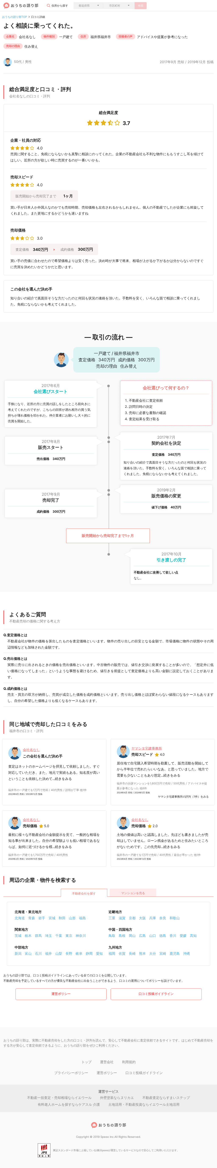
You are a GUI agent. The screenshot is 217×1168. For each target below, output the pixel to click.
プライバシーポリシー (71, 1073)
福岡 (111, 953)
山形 (72, 918)
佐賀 (122, 953)
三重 (111, 918)
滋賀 (122, 918)
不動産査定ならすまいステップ (166, 1097)
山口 (152, 935)
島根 (122, 935)
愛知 (99, 953)
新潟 (18, 953)
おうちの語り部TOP (14, 17)
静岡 (89, 953)
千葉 (58, 935)
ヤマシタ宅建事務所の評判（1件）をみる (183, 796)
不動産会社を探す (84, 893)
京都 (132, 918)
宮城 (52, 918)
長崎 (132, 953)
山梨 (58, 953)
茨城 (18, 935)
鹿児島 (175, 953)
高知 (193, 935)
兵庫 (152, 918)
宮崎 (162, 953)
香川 (173, 935)
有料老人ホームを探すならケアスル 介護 (69, 1104)
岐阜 (79, 953)
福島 (82, 918)
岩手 (41, 918)
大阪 (142, 918)
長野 (68, 953)
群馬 (38, 935)
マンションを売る (133, 893)
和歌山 (175, 918)
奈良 (162, 918)
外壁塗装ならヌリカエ (117, 1097)
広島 (142, 935)
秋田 (62, 918)
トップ (86, 1062)
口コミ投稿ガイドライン (156, 994)
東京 (68, 935)
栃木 (28, 935)
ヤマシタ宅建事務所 (146, 748)
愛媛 (183, 935)
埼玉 (48, 935)
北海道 (20, 918)
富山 (28, 953)
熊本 (142, 953)
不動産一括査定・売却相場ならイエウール (59, 1097)
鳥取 (111, 935)
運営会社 (107, 1062)
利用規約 (129, 1062)
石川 (38, 953)
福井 (48, 953)
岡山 (132, 935)
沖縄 (186, 953)
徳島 (162, 935)
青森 (31, 918)
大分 (152, 953)
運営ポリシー (61, 994)
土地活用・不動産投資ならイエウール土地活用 (143, 1104)
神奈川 (81, 935)
